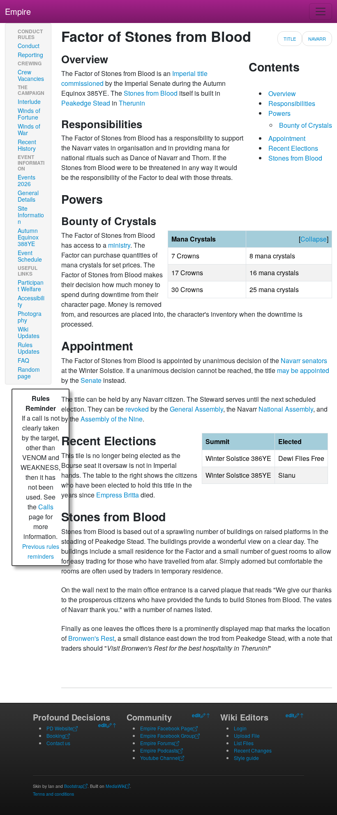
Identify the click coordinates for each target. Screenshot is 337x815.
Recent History (27, 145)
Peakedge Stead (85, 103)
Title (290, 38)
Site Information (31, 215)
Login (240, 728)
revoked (137, 409)
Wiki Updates (28, 332)
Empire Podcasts (159, 750)
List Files (244, 742)
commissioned (82, 83)
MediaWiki (115, 786)
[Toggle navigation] (320, 11)
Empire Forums (157, 742)
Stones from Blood (151, 93)
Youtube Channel (159, 757)
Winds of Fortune (29, 113)
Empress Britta (117, 495)
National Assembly (286, 409)
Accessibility (31, 301)
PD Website (59, 728)
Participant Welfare (31, 285)
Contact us (58, 742)
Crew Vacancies (31, 75)
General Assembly (196, 409)
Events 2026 (26, 180)
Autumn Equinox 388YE (28, 237)
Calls (45, 506)
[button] (313, 239)
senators (314, 360)
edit (102, 725)
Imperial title (190, 73)
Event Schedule (30, 256)
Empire (18, 11)
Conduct (28, 45)
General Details (28, 196)
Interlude (29, 101)
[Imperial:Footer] (109, 725)
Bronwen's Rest (91, 638)
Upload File (247, 735)
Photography (30, 316)
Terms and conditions (53, 794)
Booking (55, 735)
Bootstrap (73, 786)
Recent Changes (253, 750)
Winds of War (29, 129)
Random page (29, 372)
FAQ (23, 360)
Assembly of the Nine (112, 419)
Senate (91, 380)
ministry (119, 245)
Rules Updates (28, 348)
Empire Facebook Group (167, 735)
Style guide (246, 757)
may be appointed (303, 370)
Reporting (30, 55)
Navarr (317, 38)
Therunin (132, 103)
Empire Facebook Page (166, 728)
